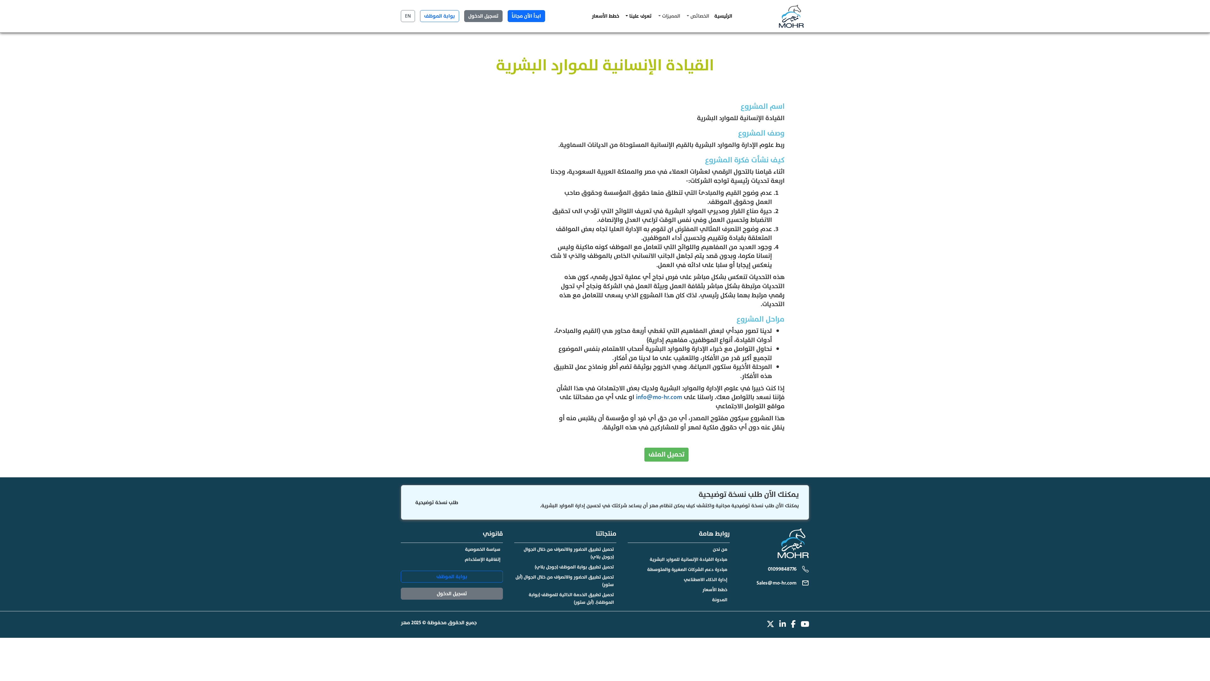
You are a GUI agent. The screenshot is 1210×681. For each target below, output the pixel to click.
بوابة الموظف (439, 16)
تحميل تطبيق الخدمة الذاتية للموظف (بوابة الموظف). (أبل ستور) (571, 598)
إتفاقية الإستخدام (482, 559)
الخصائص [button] (699, 16)
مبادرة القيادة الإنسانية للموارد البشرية (688, 559)
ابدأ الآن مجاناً (526, 16)
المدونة (719, 600)
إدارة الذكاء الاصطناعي (705, 580)
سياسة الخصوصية (482, 549)
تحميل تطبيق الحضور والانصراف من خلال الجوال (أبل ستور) (565, 581)
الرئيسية (723, 16)
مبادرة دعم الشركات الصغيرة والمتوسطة (687, 569)
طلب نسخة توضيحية (436, 502)
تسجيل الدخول (483, 16)
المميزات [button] (670, 16)
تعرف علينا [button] (640, 16)
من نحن (720, 549)
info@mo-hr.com (659, 397)
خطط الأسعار (605, 16)
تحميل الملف (666, 454)
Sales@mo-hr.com (777, 583)
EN (408, 16)
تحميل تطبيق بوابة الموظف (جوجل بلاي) (574, 567)
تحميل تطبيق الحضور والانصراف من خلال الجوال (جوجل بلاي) (569, 553)
